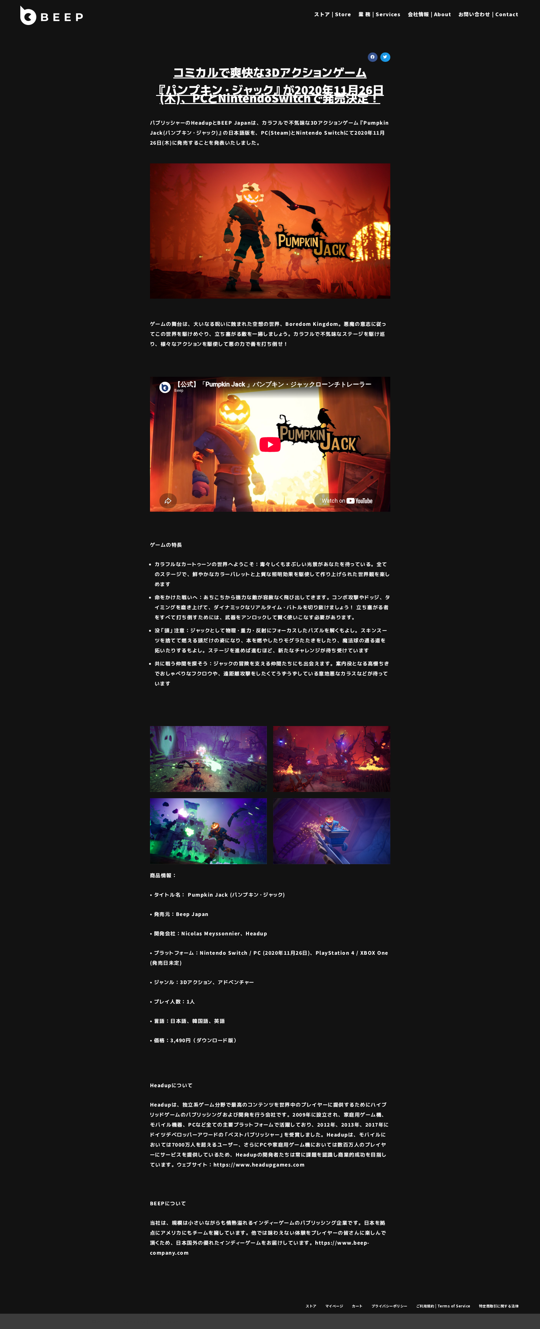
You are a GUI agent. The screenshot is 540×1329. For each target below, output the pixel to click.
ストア (311, 1305)
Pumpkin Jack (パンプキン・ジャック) (236, 894)
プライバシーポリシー (390, 1305)
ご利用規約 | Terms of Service (443, 1305)
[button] (373, 57)
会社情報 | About (429, 14)
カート (357, 1305)
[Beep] (51, 15)
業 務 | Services (379, 14)
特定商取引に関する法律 (499, 1305)
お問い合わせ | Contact (488, 14)
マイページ (334, 1305)
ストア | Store (332, 14)
